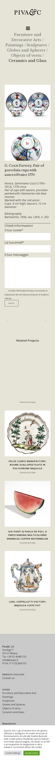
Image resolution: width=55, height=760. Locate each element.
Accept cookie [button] (31, 753)
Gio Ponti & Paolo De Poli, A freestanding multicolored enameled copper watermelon (27, 535)
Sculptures (37, 45)
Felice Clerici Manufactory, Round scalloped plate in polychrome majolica (27, 465)
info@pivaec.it (10, 660)
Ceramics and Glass (27, 60)
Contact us (8, 678)
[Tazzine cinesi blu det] (27, 146)
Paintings (14, 45)
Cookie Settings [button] (13, 753)
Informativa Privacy (25, 290)
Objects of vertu (26, 55)
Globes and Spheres (26, 50)
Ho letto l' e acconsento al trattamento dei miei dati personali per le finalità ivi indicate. (27, 294)
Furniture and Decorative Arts (19, 693)
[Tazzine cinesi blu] (27, 107)
